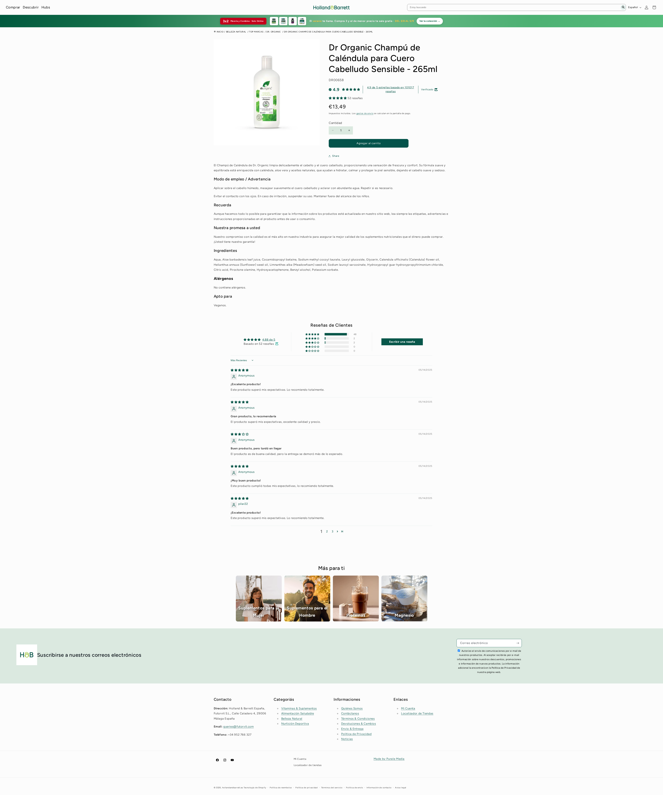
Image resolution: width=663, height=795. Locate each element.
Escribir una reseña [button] (402, 341)
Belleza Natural (291, 718)
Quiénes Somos (352, 708)
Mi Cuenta (408, 708)
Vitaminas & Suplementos (299, 708)
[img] (240, 370)
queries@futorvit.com (238, 726)
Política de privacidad (306, 787)
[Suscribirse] (518, 643)
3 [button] (332, 531)
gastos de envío (364, 113)
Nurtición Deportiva (295, 723)
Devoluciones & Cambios (358, 723)
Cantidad (335, 123)
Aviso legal (400, 787)
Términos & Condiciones (358, 718)
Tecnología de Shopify (255, 787)
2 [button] (327, 531)
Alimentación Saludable (297, 713)
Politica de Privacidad (356, 734)
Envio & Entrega (352, 728)
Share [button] (335, 155)
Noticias (347, 739)
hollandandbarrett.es (232, 787)
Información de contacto (379, 787)
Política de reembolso (281, 787)
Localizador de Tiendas (417, 713)
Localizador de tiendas (308, 765)
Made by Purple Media (389, 758)
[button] (338, 98)
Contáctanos (350, 713)
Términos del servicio (331, 787)
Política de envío (354, 787)
